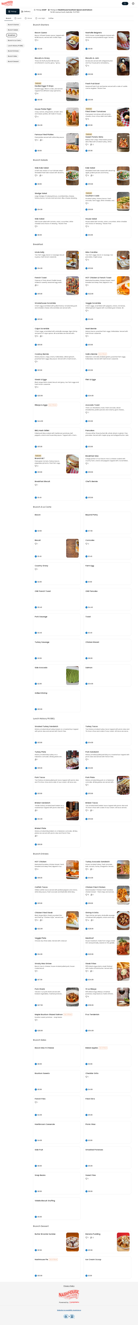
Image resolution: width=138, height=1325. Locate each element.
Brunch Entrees (13, 51)
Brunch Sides (12, 56)
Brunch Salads (13, 30)
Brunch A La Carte (14, 40)
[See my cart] (125, 3)
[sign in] (133, 3)
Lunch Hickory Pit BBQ (15, 46)
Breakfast (11, 35)
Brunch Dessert (13, 61)
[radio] (12, 11)
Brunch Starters (13, 25)
